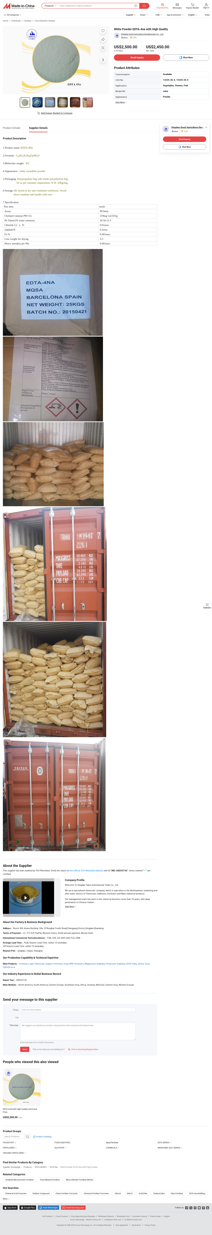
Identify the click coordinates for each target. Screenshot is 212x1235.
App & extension (174, 14)
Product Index (155, 1216)
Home (5, 20)
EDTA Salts (131, 963)
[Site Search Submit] (144, 6)
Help (158, 14)
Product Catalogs (43, 1136)
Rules (207, 14)
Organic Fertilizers (54, 963)
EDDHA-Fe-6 (9, 967)
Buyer (143, 14)
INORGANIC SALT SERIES (169, 1147)
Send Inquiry (137, 57)
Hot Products (47, 1216)
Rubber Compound (41, 1193)
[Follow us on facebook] (186, 1207)
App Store (10, 1207)
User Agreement (122, 1225)
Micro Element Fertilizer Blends (79, 1179)
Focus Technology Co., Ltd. (85, 1225)
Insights (167, 1216)
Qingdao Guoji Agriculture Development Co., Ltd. (142, 34)
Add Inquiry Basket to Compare (56, 113)
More (5, 1198)
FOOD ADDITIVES (62, 1142)
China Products (62, 1216)
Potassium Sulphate (115, 963)
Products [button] (49, 5)
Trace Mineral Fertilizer (50, 1179)
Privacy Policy (150, 1225)
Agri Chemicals (37, 963)
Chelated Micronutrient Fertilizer (19, 1179)
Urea (66, 963)
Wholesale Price (123, 1216)
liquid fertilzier (112, 1142)
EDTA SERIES (163, 1142)
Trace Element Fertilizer (45, 20)
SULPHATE (59, 1147)
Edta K (130, 1193)
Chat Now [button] (188, 57)
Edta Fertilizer (177, 1193)
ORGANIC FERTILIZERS (13, 1152)
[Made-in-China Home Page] (18, 6)
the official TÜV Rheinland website (86, 870)
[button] (135, 5)
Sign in (206, 7)
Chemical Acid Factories (16, 1193)
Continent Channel (139, 1216)
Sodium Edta (159, 1193)
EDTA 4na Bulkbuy (197, 1193)
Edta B (118, 1193)
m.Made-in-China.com (112, 1219)
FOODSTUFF (8, 1142)
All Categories (13, 14)
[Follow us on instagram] (195, 1207)
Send (24, 1049)
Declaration (136, 1225)
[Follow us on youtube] (199, 1207)
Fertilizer (27, 20)
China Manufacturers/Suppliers (83, 1216)
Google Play (28, 1207)
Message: (14, 1025)
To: (17, 1017)
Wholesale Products (106, 1216)
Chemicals (16, 20)
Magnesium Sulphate (95, 963)
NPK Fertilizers (76, 963)
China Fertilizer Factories (67, 1193)
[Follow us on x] (190, 1207)
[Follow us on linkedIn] (207, 1207)
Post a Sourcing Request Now (83, 1049)
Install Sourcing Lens (74, 1207)
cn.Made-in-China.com (133, 1219)
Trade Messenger (48, 1207)
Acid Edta (143, 1193)
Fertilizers (24, 963)
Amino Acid (143, 963)
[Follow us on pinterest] (203, 1207)
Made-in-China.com (93, 1219)
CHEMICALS (111, 1147)
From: (16, 1010)
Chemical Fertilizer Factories (96, 1193)
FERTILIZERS (9, 1147)
